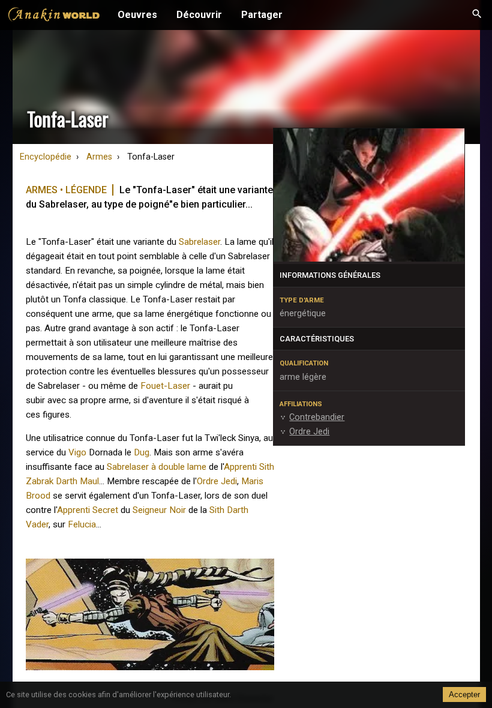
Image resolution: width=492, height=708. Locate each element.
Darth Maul (77, 481)
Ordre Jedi (217, 481)
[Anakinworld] (54, 16)
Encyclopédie (45, 157)
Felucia (82, 524)
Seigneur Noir (159, 510)
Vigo (77, 452)
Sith (216, 510)
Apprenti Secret (87, 510)
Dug (141, 452)
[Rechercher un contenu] (477, 15)
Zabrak (39, 481)
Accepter (464, 694)
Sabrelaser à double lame (156, 466)
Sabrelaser (199, 241)
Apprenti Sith (249, 466)
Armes (99, 157)
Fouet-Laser (165, 385)
